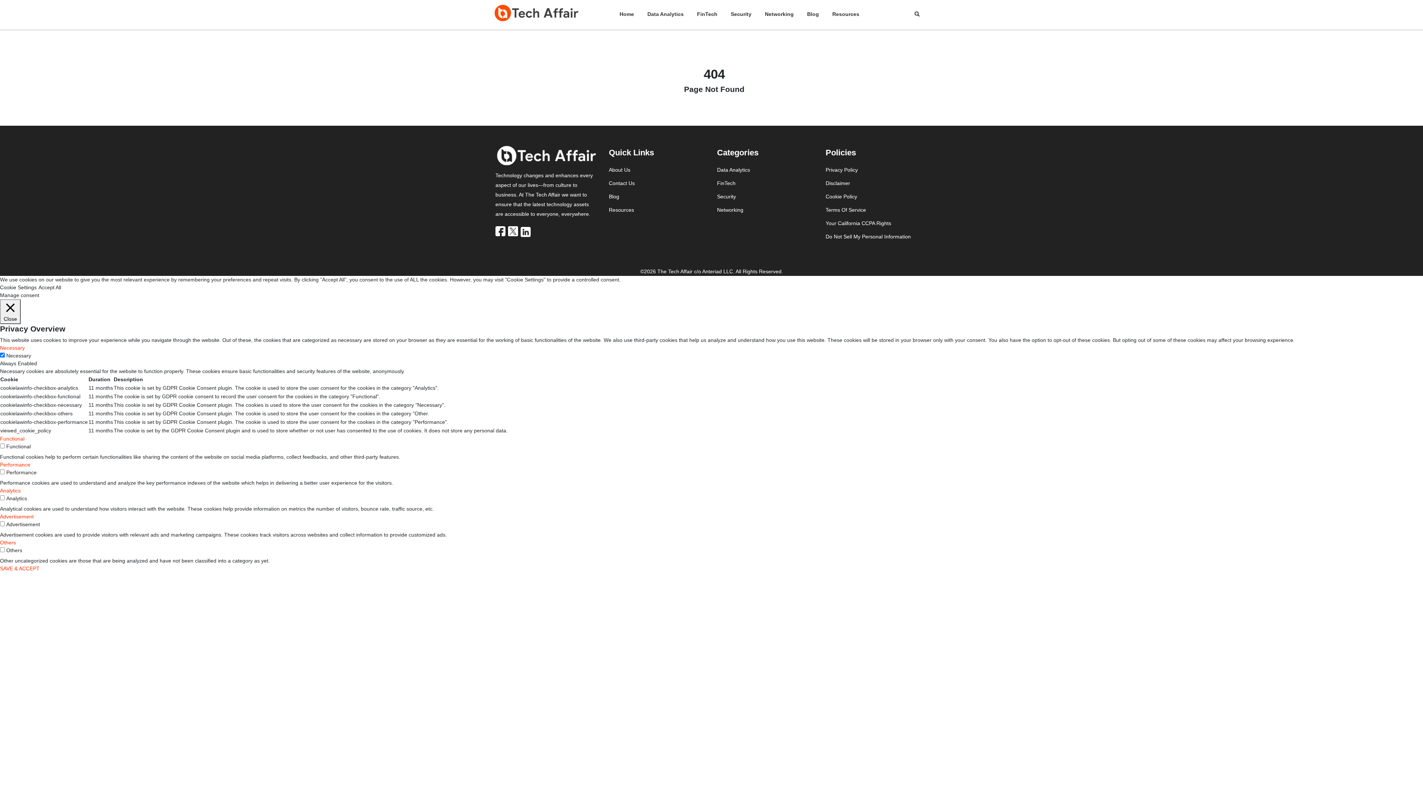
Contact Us (622, 183)
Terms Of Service (846, 210)
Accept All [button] (50, 287)
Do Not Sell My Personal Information (868, 237)
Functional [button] (12, 439)
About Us (619, 170)
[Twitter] (513, 231)
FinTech (707, 14)
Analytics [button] (10, 491)
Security (741, 14)
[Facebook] (501, 231)
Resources (845, 14)
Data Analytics (665, 14)
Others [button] (8, 542)
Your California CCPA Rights (858, 223)
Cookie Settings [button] (18, 287)
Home (627, 14)
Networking (779, 14)
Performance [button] (15, 465)
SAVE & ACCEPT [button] (20, 568)
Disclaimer (838, 183)
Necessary (18, 356)
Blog (813, 14)
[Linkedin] (526, 231)
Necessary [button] (12, 348)
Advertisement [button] (17, 517)
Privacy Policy (842, 170)
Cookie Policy (841, 197)
